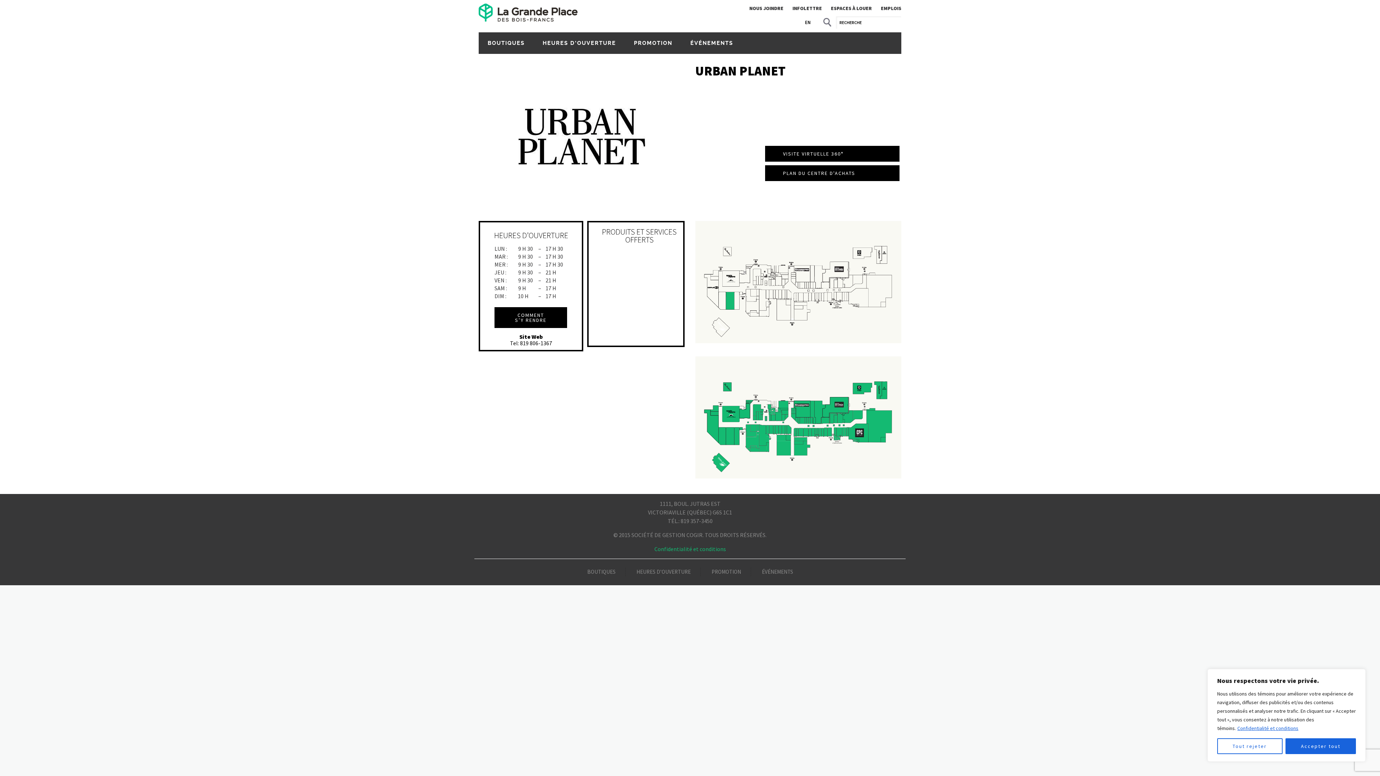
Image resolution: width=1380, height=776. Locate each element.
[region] (1287, 715)
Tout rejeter (1250, 746)
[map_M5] (798, 282)
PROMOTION (653, 43)
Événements (711, 43)
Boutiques (506, 43)
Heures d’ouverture (579, 43)
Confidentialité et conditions (1267, 728)
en (808, 22)
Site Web (531, 336)
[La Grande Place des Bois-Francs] (528, 13)
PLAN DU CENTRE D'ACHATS (819, 173)
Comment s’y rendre (531, 317)
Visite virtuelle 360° (813, 154)
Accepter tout (1320, 746)
